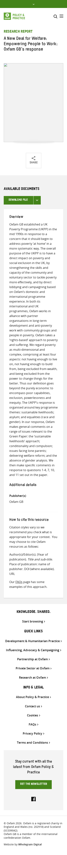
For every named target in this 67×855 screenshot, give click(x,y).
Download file (18, 200)
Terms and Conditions (32, 742)
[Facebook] (33, 798)
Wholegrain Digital (30, 844)
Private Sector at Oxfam (33, 668)
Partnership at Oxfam (32, 659)
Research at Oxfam (32, 677)
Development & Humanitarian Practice (32, 641)
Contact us (32, 706)
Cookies (32, 715)
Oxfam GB (16, 502)
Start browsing (32, 621)
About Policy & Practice (32, 697)
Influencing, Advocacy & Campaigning (32, 650)
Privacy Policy (32, 733)
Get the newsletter (33, 784)
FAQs (19, 582)
